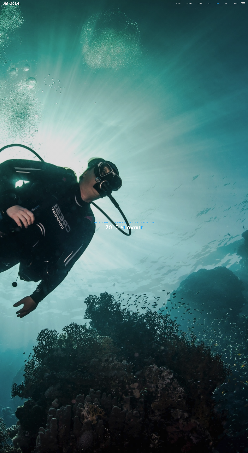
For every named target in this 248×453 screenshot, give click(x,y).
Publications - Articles (147, 222)
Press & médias (133, 222)
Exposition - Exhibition (101, 222)
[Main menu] (243, 3)
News (111, 222)
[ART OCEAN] (12, 3)
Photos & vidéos (120, 222)
